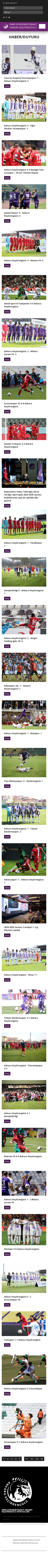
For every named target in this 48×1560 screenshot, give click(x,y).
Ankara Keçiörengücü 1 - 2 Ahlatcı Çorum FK (21, 1201)
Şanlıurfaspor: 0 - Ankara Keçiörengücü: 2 (17, 214)
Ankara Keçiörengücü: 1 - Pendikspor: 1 (23, 544)
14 (42, 1459)
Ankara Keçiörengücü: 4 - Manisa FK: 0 (23, 260)
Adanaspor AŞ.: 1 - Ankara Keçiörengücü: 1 (17, 687)
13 (37, 1459)
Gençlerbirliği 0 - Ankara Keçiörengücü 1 (23, 592)
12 (32, 1459)
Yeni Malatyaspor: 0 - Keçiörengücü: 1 (23, 781)
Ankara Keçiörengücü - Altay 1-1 (20, 974)
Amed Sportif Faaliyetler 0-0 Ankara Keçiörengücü (22, 305)
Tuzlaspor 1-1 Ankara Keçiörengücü (22, 1339)
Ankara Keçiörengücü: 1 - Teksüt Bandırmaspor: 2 (21, 830)
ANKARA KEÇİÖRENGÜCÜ (23, 27)
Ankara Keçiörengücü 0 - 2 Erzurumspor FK (17, 1298)
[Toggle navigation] (42, 26)
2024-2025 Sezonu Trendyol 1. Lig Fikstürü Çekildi (21, 929)
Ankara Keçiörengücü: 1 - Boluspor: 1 (23, 733)
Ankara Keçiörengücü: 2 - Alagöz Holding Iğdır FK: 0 (20, 639)
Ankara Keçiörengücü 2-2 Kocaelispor (23, 1388)
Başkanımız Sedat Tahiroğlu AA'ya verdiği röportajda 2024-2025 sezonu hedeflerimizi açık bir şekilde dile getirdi (22, 496)
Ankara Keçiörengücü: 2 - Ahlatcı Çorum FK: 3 (21, 353)
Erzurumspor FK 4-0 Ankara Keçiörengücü (18, 405)
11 (27, 1459)
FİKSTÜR (7, 12)
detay (7, 86)
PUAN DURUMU (9, 8)
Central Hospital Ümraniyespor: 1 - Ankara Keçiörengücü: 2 (22, 79)
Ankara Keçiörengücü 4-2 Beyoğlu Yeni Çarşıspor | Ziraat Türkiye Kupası (24, 171)
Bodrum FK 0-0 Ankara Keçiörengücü (23, 1156)
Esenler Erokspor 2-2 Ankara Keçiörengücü (18, 445)
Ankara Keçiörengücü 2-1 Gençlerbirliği (17, 1115)
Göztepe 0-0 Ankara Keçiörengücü (21, 1249)
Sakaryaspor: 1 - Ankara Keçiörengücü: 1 (24, 881)
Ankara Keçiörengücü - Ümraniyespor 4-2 (23, 1067)
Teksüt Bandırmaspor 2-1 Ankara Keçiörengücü (21, 1019)
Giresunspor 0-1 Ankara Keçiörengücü (23, 1442)
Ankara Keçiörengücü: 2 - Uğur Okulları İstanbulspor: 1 (19, 127)
